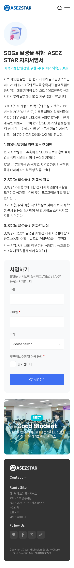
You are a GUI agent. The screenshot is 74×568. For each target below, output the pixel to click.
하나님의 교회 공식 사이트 (23, 493)
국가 (12, 334)
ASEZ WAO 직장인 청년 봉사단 (27, 503)
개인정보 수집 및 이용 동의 (27, 356)
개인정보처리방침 (43, 553)
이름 (12, 289)
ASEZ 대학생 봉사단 (20, 498)
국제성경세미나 (18, 517)
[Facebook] (23, 535)
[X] (32, 535)
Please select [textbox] (22, 344)
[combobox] (37, 344)
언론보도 (14, 512)
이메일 (15, 312)
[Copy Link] (41, 535)
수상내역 (14, 507)
